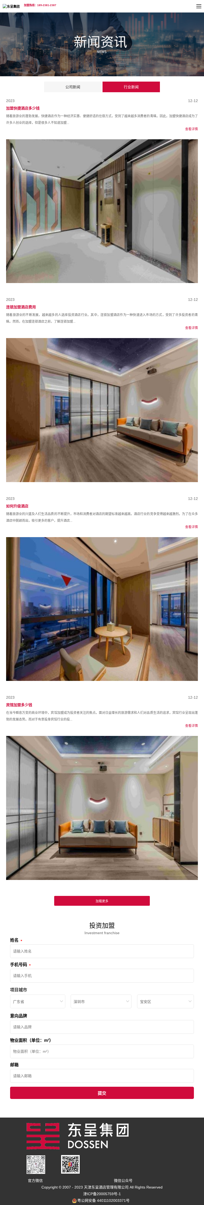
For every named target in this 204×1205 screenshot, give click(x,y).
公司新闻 (72, 87)
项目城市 (18, 990)
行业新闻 (131, 87)
